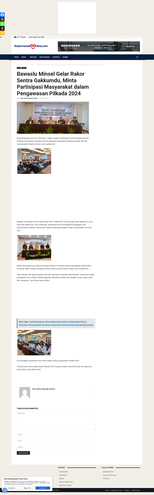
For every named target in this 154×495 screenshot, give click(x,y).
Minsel (32, 65)
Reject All (27, 488)
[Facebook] (2, 15)
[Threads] (2, 28)
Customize (11, 488)
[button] (137, 57)
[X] (2, 19)
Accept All (42, 488)
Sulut (26, 65)
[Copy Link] (2, 33)
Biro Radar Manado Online (29, 98)
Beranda (19, 65)
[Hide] (1, 37)
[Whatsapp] (2, 24)
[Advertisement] (77, 18)
